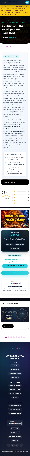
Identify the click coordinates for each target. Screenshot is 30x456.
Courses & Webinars (15, 373)
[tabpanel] (15, 114)
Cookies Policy (15, 429)
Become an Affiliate (15, 409)
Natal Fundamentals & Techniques (17, 22)
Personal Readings (15, 393)
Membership (15, 369)
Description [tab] (8, 46)
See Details (8, 326)
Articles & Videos (15, 389)
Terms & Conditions (15, 436)
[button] (6, 337)
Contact (15, 397)
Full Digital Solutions (17, 454)
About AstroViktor (15, 385)
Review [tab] (15, 188)
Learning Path (15, 366)
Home (3, 20)
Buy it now (15, 273)
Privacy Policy (15, 432)
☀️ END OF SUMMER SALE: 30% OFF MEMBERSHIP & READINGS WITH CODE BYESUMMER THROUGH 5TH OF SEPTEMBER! (14, 10)
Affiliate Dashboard (15, 413)
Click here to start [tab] (9, 182)
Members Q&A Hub (15, 405)
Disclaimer (15, 440)
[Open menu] (27, 2)
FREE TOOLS (15, 377)
